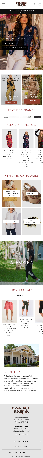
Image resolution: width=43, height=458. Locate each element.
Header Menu (21, 442)
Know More (9, 398)
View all (21, 295)
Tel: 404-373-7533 (21, 422)
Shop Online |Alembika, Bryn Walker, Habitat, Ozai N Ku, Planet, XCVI (11, 78)
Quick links (21, 447)
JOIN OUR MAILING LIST (21, 452)
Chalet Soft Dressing (21, 47)
